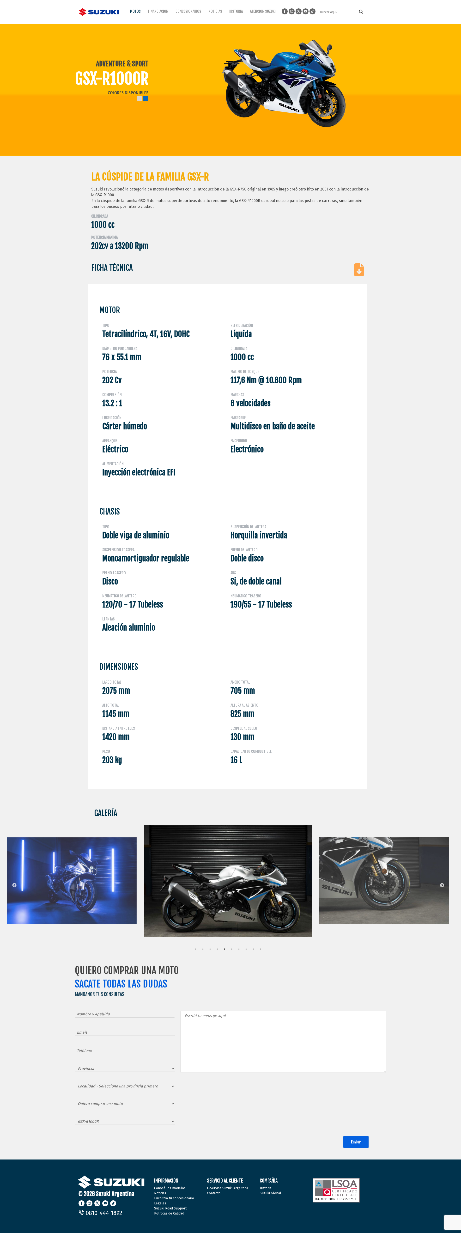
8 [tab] (246, 949)
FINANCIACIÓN (158, 11)
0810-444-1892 (103, 1213)
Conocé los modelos (170, 1188)
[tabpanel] (127, 878)
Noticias (160, 1193)
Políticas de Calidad (169, 1213)
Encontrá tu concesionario (174, 1198)
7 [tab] (239, 949)
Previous (14, 885)
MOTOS (135, 11)
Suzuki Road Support (170, 1208)
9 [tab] (253, 949)
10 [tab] (260, 949)
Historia (265, 1188)
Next (442, 885)
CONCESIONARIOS (188, 11)
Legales (160, 1203)
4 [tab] (217, 949)
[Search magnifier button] (361, 11)
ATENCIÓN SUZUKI (263, 11)
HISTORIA (236, 11)
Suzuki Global (270, 1193)
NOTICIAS (215, 11)
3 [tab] (210, 949)
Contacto (213, 1193)
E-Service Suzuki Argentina (227, 1188)
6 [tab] (231, 949)
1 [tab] (195, 949)
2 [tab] (202, 949)
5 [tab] (224, 949)
